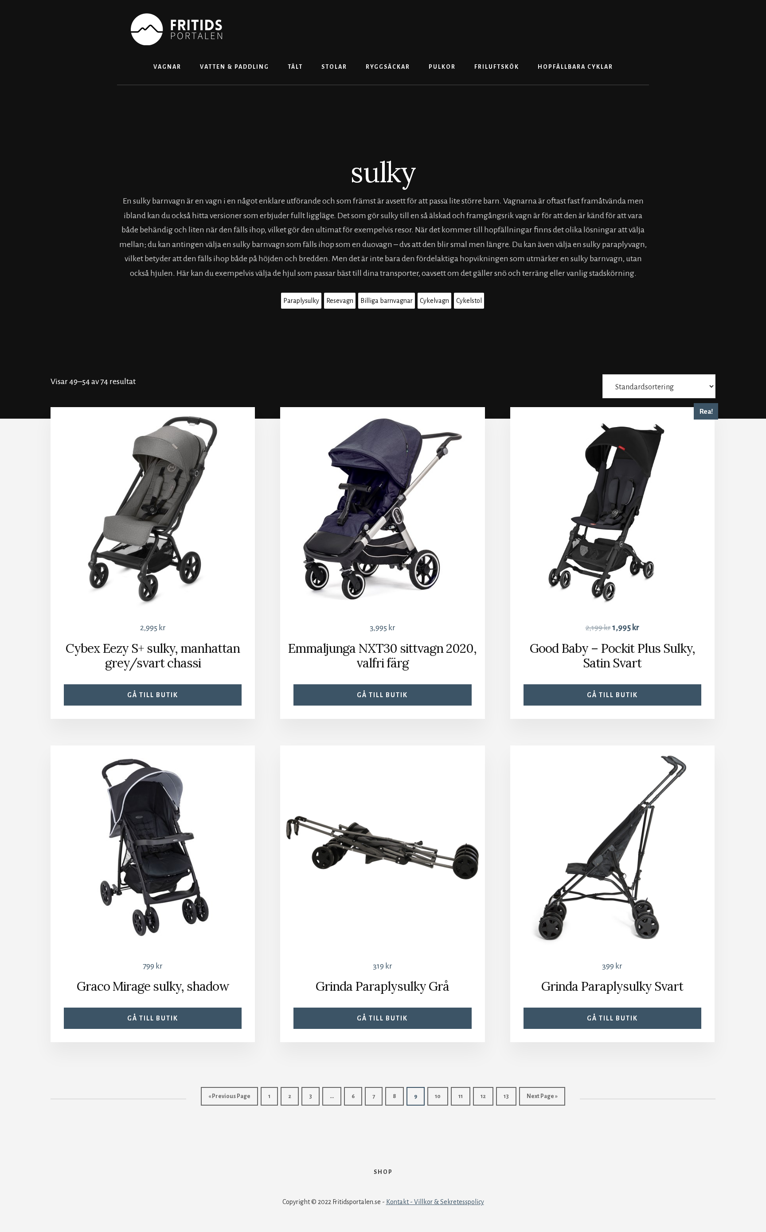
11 (460, 1096)
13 (506, 1096)
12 (483, 1096)
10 (438, 1096)
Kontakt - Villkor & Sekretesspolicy (435, 1201)
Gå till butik (152, 694)
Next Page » (542, 1096)
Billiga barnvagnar (386, 300)
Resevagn (339, 300)
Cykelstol (469, 300)
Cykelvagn (434, 300)
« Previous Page (229, 1096)
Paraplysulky (301, 300)
